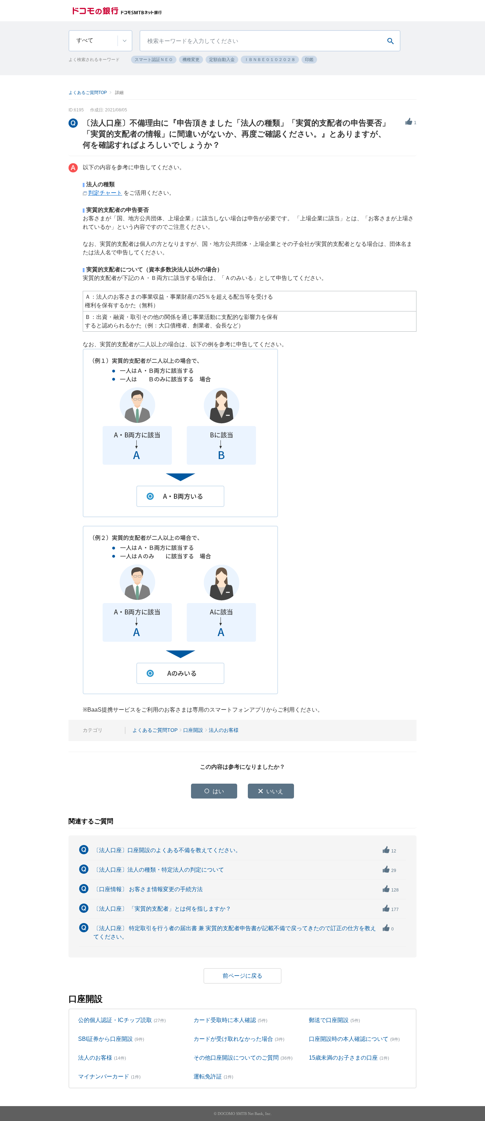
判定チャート (105, 193)
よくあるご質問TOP (88, 92)
